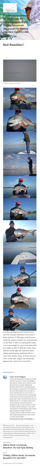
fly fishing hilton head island (23, 429)
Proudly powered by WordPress (13, 463)
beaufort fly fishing (9, 427)
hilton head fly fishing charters (17, 433)
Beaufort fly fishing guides (23, 427)
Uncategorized (7, 437)
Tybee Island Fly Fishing (21, 435)
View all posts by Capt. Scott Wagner (21, 419)
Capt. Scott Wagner (24, 425)
